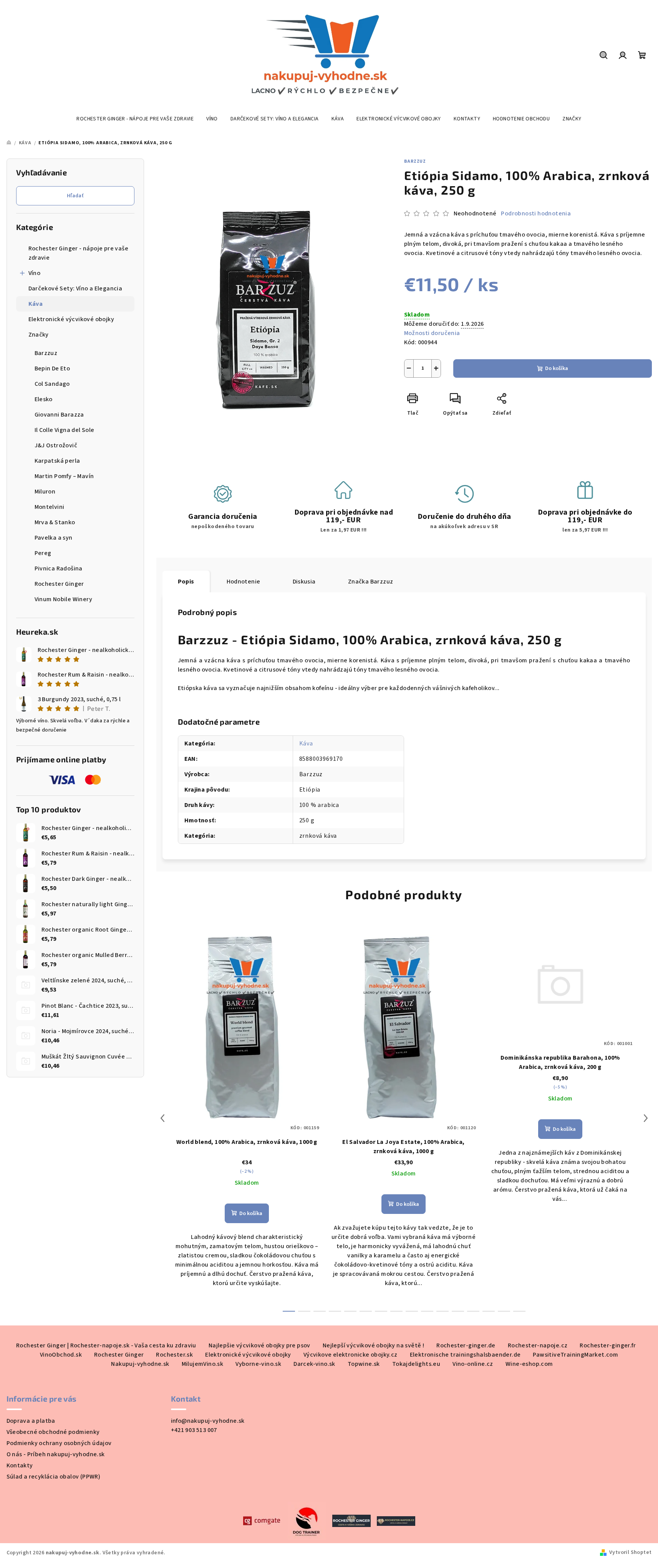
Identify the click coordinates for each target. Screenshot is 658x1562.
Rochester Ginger (119, 1354)
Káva (35, 304)
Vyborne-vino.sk (258, 1364)
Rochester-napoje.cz (538, 1345)
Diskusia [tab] (304, 581)
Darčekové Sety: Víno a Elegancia (75, 288)
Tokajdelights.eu (416, 1364)
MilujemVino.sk (203, 1364)
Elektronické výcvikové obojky (71, 319)
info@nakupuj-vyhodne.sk (208, 1421)
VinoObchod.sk (61, 1354)
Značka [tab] (370, 581)
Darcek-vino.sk (314, 1364)
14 (504, 1311)
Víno (34, 273)
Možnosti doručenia (432, 333)
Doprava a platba (31, 1421)
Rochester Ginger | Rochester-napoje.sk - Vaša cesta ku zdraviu (106, 1345)
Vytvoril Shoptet (630, 1552)
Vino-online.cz (472, 1364)
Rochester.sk (174, 1354)
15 (519, 1311)
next (646, 1118)
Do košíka (556, 368)
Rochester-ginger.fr (608, 1345)
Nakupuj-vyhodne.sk (140, 1364)
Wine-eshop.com (529, 1364)
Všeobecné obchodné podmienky (53, 1432)
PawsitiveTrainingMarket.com (575, 1354)
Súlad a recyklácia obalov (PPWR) (54, 1476)
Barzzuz (415, 161)
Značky (38, 334)
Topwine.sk (364, 1364)
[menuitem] (135, 119)
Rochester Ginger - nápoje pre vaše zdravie (78, 253)
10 (442, 1311)
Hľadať (75, 196)
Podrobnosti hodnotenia (536, 213)
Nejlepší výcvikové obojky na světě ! (373, 1345)
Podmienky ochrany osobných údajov (59, 1443)
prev (162, 1118)
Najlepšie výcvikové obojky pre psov (259, 1345)
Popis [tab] (186, 581)
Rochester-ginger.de (466, 1345)
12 (473, 1311)
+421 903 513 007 (194, 1430)
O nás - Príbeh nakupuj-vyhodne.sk (56, 1454)
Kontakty (20, 1465)
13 (488, 1311)
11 (458, 1311)
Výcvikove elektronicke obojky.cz (350, 1354)
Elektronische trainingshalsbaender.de (465, 1354)
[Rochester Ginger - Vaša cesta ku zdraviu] (351, 1520)
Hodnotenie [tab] (243, 581)
